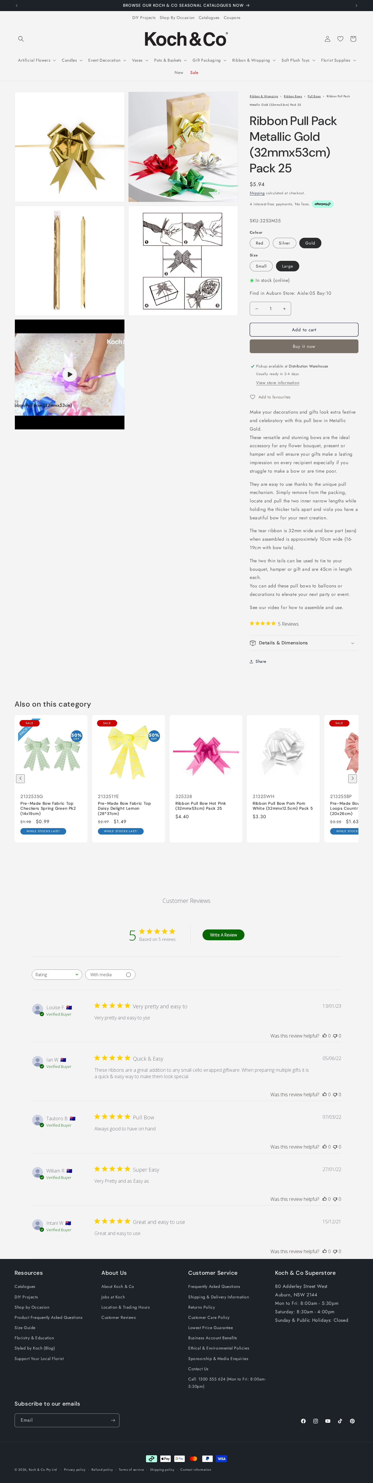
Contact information (195, 1469)
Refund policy (102, 1469)
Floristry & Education (34, 1338)
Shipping (257, 193)
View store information (277, 383)
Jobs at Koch (113, 1297)
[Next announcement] (356, 5)
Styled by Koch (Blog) (35, 1348)
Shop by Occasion (32, 1307)
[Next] (352, 778)
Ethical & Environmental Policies (218, 1348)
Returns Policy (201, 1307)
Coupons (232, 17)
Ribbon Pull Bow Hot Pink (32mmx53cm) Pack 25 (200, 806)
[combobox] (57, 974)
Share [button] (261, 661)
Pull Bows (314, 96)
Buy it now (304, 346)
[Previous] (20, 778)
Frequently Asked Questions (214, 1286)
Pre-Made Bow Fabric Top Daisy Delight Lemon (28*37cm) (124, 808)
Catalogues (209, 17)
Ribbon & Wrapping (264, 96)
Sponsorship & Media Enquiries (218, 1358)
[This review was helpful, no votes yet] (325, 1036)
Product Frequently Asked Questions (48, 1317)
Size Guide (25, 1328)
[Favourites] (340, 38)
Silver (284, 243)
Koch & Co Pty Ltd (43, 1469)
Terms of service (131, 1469)
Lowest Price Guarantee (210, 1328)
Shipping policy (162, 1469)
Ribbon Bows (293, 96)
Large (287, 266)
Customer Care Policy (209, 1317)
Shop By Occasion (177, 17)
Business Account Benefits (212, 1338)
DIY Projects (144, 17)
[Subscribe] (112, 1420)
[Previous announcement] (16, 5)
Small (261, 266)
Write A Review (223, 935)
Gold (310, 243)
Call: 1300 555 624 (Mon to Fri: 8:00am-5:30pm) (227, 1382)
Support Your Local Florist (39, 1358)
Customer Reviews (118, 1317)
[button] (21, 38)
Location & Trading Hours (125, 1307)
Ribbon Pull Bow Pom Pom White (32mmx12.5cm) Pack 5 (283, 806)
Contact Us (198, 1369)
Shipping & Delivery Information (218, 1297)
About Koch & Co (117, 1286)
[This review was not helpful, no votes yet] (335, 1036)
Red (259, 243)
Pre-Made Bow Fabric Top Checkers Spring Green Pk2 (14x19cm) (48, 808)
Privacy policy (75, 1469)
